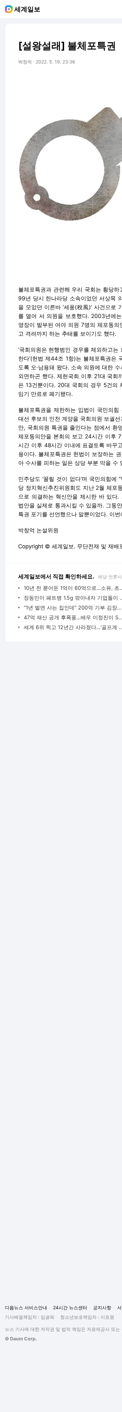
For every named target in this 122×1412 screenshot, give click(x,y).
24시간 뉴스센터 (70, 1307)
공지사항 (102, 1307)
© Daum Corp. (21, 1338)
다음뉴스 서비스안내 (26, 1307)
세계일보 (27, 9)
